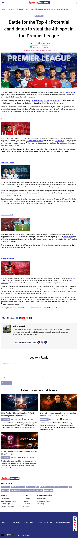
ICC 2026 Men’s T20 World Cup (19, 490)
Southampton (59, 141)
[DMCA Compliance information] (11, 535)
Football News (12, 9)
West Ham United (32, 50)
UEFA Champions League (18, 487)
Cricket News (5, 490)
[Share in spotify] (75, 527)
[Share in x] (75, 520)
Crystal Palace (68, 237)
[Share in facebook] (17, 318)
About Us (5, 522)
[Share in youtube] (75, 525)
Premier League (70, 92)
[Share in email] (75, 530)
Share (46, 47)
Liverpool (56, 101)
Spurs (23, 50)
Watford (4, 239)
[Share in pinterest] (23, 318)
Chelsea (46, 101)
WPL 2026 (26, 506)
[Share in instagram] (75, 523)
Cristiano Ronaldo (14, 291)
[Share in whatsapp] (27, 318)
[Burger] (2, 2)
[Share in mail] (30, 318)
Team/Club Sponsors (43, 501)
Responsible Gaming (62, 522)
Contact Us (16, 522)
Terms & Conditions (45, 522)
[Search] (76, 2)
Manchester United (45, 50)
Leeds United (30, 141)
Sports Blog (39, 490)
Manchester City (37, 101)
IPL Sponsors (27, 503)
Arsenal (55, 50)
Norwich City (39, 141)
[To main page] (39, 2)
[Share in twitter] (20, 318)
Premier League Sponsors (60, 487)
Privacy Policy (29, 522)
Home (3, 9)
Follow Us (35, 47)
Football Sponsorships (46, 487)
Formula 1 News (48, 490)
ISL (70, 487)
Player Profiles (41, 498)
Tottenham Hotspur (7, 163)
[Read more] (19, 412)
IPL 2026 (31, 490)
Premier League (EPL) (32, 487)
